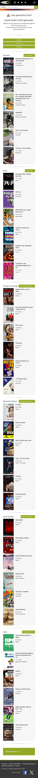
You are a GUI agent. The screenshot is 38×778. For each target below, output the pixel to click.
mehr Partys (29, 170)
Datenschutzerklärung (7, 765)
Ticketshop (19, 47)
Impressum (4, 764)
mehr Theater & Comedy (26, 286)
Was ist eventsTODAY (15, 764)
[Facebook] (25, 772)
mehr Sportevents (28, 632)
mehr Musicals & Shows (26, 401)
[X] (32, 772)
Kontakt (17, 765)
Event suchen (19, 43)
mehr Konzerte (29, 55)
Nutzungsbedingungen (29, 764)
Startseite (19, 40)
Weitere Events (12, 751)
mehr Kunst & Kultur (27, 516)
